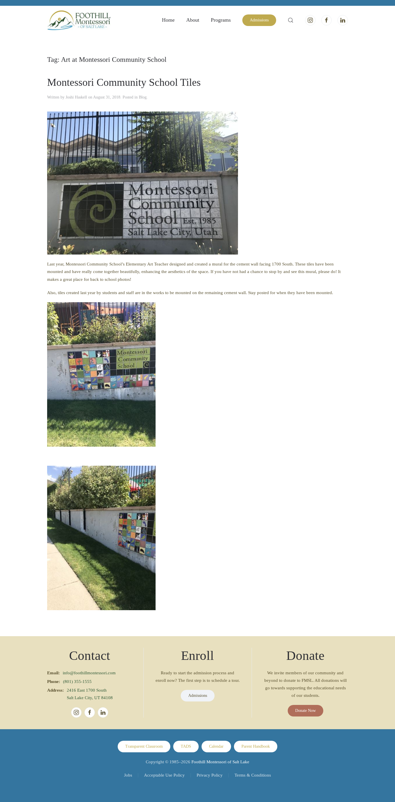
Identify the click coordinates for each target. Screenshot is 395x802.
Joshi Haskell (76, 97)
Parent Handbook (255, 746)
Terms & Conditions (253, 775)
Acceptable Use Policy (164, 775)
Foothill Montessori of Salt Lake (220, 762)
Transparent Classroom (144, 746)
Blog (143, 97)
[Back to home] (79, 20)
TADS (186, 746)
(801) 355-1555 (77, 681)
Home (168, 20)
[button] (291, 20)
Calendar (216, 746)
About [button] (192, 20)
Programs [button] (221, 20)
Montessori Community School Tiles (124, 82)
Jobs (128, 775)
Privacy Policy (210, 775)
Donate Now (305, 710)
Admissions (259, 20)
